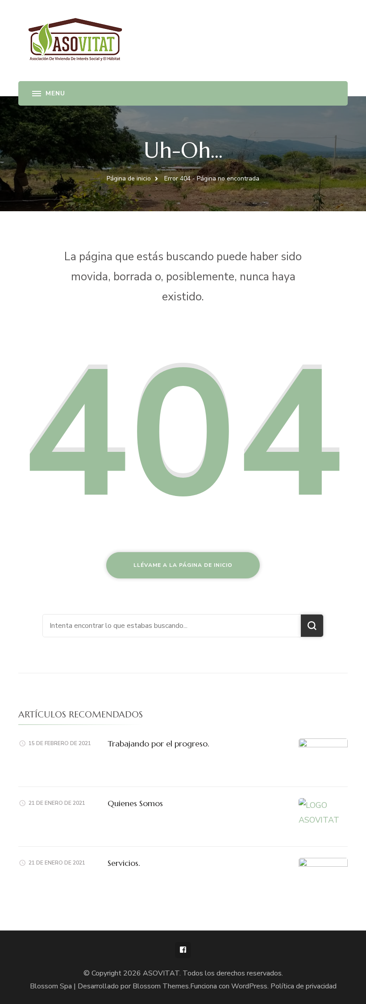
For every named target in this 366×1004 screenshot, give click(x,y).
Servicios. (124, 863)
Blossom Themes (161, 986)
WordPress (249, 986)
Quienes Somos (135, 803)
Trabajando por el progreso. (158, 743)
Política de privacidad (303, 986)
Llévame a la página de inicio (183, 565)
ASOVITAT (161, 973)
